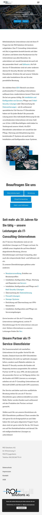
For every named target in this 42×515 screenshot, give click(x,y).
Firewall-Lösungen (13, 296)
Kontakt (25, 21)
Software (26, 64)
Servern (23, 283)
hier (20, 331)
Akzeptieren (21, 508)
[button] (38, 2)
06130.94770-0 (15, 457)
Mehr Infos (17, 21)
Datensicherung (26, 293)
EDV (18, 88)
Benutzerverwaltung (13, 273)
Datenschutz (7, 467)
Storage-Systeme (12, 299)
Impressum (7, 472)
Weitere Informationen (29, 504)
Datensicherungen (9, 107)
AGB (4, 480)
